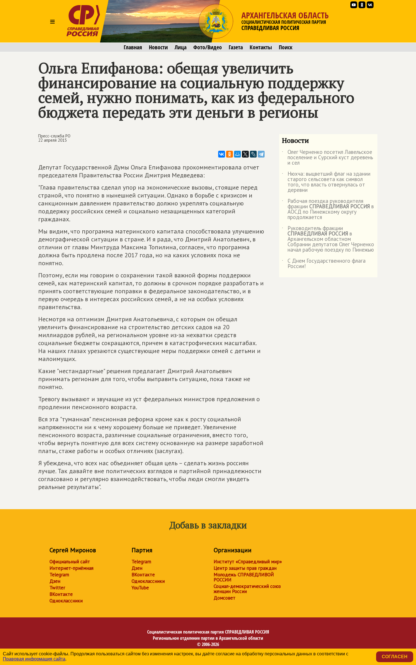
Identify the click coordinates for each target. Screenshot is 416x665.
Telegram (59, 574)
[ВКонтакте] (221, 154)
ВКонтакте (61, 594)
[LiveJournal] (253, 154)
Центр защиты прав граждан (245, 568)
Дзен (55, 581)
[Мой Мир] (237, 154)
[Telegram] (261, 154)
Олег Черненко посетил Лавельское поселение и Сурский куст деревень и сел (327, 157)
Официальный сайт (70, 561)
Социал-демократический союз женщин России (247, 589)
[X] (245, 154)
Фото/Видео (207, 47)
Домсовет (224, 597)
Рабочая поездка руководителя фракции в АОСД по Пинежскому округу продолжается (328, 209)
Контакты (261, 47)
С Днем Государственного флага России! (324, 263)
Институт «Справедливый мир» (248, 561)
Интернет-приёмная (71, 568)
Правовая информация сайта (34, 658)
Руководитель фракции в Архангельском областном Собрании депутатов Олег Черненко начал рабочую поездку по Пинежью (328, 239)
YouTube (140, 587)
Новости (158, 47)
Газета (236, 47)
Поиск (285, 47)
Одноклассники (66, 600)
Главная (133, 47)
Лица (180, 47)
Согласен (395, 656)
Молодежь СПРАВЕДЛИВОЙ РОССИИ (244, 577)
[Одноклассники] (229, 154)
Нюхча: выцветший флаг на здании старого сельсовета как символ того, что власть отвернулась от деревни (326, 182)
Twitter (57, 587)
